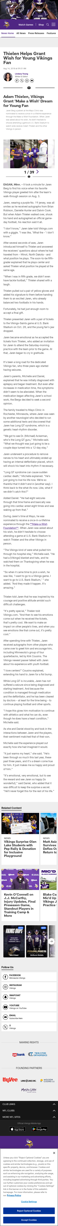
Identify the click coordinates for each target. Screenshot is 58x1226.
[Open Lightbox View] (29, 159)
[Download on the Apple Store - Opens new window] (17, 1129)
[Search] (47, 24)
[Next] (37, 172)
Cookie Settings (29, 1201)
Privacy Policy (14, 1195)
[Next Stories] (51, 941)
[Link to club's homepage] (6, 23)
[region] (29, 1187)
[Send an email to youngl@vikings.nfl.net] (32, 81)
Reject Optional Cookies (29, 1210)
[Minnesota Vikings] (29, 1144)
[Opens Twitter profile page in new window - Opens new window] (22, 81)
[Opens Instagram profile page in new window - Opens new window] (27, 81)
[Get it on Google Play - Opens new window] (39, 1131)
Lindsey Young (21, 74)
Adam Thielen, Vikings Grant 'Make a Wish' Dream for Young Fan (28, 101)
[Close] (54, 1152)
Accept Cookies (29, 1220)
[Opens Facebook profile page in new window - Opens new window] (17, 81)
